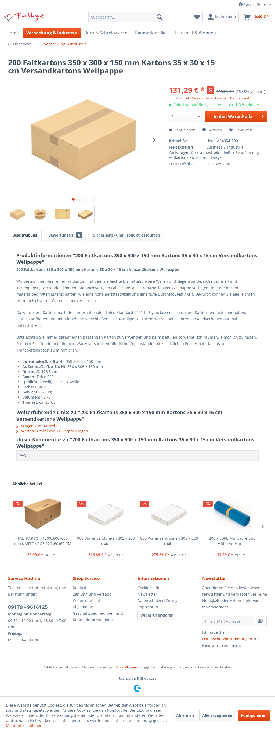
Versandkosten (126, 667)
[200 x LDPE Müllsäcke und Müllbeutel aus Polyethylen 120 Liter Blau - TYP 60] (233, 514)
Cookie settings (151, 587)
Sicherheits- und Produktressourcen (126, 235)
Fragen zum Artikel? (38, 425)
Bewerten (243, 130)
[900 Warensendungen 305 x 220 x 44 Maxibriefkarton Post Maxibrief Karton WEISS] (106, 514)
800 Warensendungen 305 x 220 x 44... (169, 541)
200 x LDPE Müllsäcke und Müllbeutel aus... (232, 541)
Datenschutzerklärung (158, 600)
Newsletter (147, 594)
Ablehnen (185, 715)
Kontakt (79, 587)
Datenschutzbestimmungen (227, 638)
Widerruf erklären (156, 615)
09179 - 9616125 (28, 607)
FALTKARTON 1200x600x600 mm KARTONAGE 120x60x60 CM (42, 541)
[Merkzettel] (197, 17)
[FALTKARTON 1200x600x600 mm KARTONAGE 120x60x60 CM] (43, 514)
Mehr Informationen (24, 725)
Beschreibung (24, 235)
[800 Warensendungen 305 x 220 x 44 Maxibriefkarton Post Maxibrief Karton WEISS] (169, 514)
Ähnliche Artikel (27, 483)
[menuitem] (126, 17)
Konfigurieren (253, 715)
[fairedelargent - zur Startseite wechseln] (24, 18)
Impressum (148, 606)
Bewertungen (64, 235)
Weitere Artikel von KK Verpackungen (54, 431)
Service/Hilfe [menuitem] (255, 4)
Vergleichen (184, 130)
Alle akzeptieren (217, 715)
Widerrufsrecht (86, 600)
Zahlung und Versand (92, 594)
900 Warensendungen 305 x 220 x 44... (106, 541)
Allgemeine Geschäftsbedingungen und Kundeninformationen (98, 613)
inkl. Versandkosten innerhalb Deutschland (217, 98)
